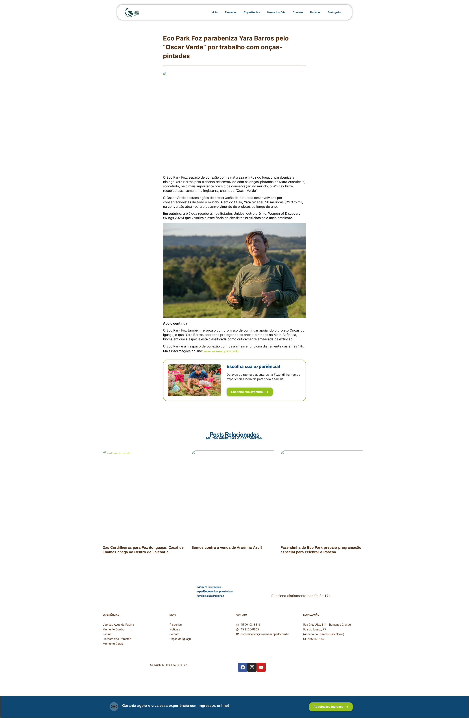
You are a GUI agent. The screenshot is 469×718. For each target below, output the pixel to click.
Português (334, 12)
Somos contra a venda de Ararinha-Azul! (226, 547)
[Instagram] (251, 667)
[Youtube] (261, 667)
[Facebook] (242, 667)
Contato (298, 12)
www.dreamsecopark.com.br (221, 350)
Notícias (315, 12)
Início (214, 12)
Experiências (252, 12)
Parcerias (231, 12)
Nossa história (276, 12)
